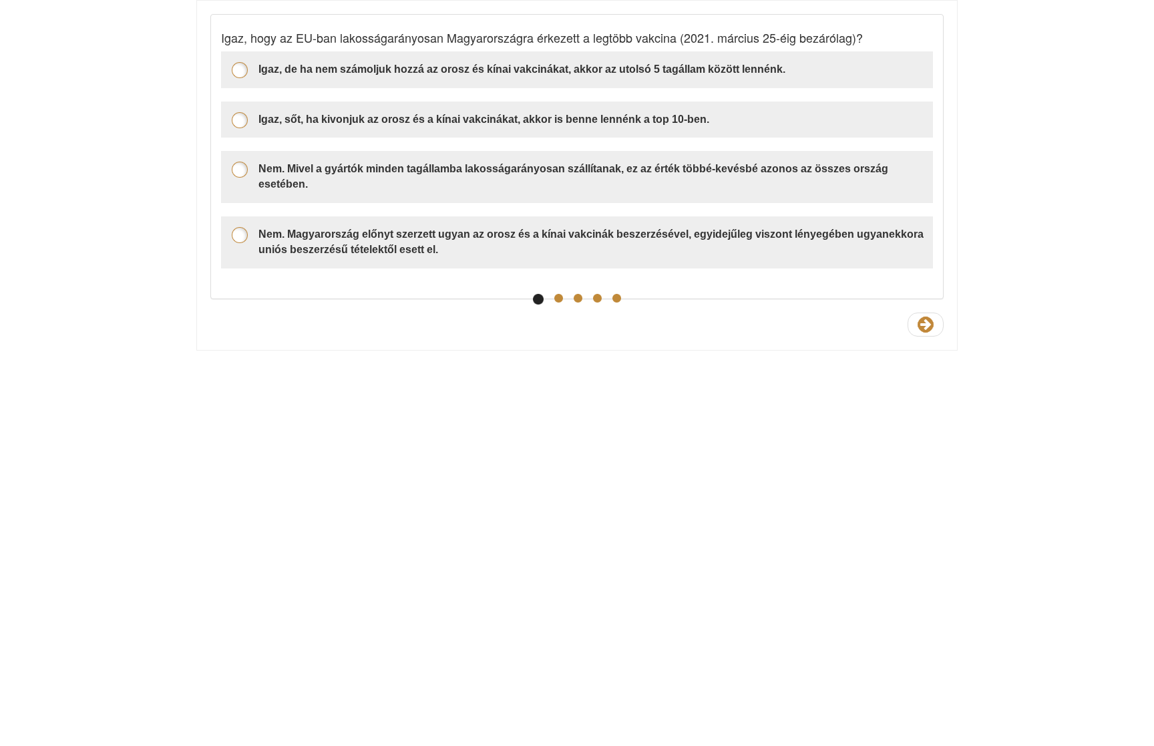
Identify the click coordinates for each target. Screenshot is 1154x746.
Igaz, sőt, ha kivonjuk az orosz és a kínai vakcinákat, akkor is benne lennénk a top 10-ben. (483, 119)
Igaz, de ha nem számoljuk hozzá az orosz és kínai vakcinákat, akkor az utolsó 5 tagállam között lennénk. (521, 69)
